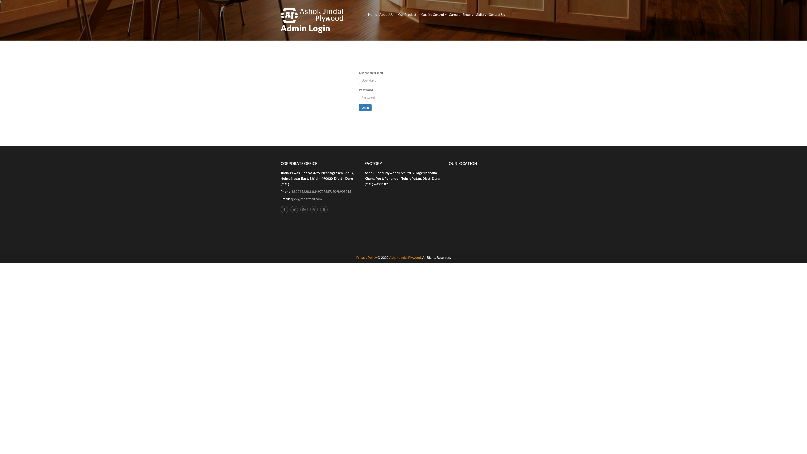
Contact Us (497, 14)
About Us (386, 14)
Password (366, 90)
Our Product (407, 14)
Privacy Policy (366, 257)
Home (372, 14)
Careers (454, 14)
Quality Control (432, 14)
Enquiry (468, 14)
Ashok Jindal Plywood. (405, 257)
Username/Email (371, 73)
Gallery (481, 14)
